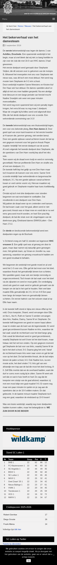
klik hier (18, 529)
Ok (28, 561)
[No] (53, 555)
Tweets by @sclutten (12, 544)
